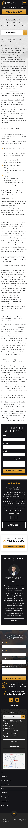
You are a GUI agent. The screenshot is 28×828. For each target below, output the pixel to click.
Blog (2, 788)
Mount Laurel (13, 109)
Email (5, 451)
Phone (5, 443)
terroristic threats (6, 93)
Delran (12, 107)
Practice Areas (6, 780)
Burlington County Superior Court (14, 70)
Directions (14, 741)
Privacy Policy (6, 797)
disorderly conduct (20, 390)
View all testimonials (14, 525)
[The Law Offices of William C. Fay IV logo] (9, 3)
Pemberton (4, 113)
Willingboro (19, 107)
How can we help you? (11, 459)
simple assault (14, 91)
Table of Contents (9, 33)
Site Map (4, 792)
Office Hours (14, 747)
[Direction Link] (14, 754)
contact (3, 415)
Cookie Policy (5, 801)
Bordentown (23, 109)
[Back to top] (14, 813)
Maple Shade (19, 113)
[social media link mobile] (11, 700)
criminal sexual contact (8, 95)
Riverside (12, 113)
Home (3, 772)
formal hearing (9, 345)
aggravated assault (19, 93)
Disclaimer (4, 805)
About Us (4, 776)
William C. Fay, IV (14, 404)
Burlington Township (8, 111)
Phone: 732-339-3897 (10, 733)
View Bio (14, 620)
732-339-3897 (15, 540)
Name (5, 436)
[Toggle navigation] (24, 3)
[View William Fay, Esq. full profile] (14, 565)
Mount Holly (5, 109)
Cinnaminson (5, 107)
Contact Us (5, 784)
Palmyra (6, 116)
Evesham (20, 104)
